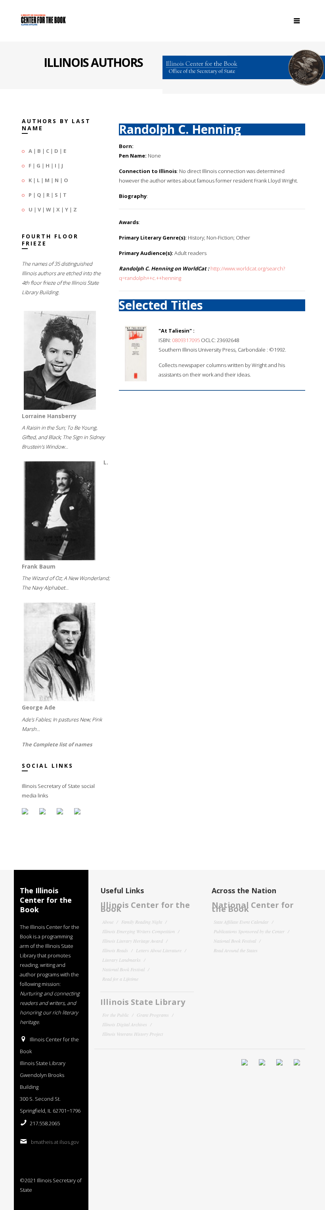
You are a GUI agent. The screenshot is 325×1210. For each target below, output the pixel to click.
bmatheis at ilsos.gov (55, 1141)
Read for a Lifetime (120, 979)
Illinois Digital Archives (124, 1024)
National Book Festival (123, 969)
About (107, 922)
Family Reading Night (141, 922)
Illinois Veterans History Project (132, 1034)
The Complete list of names (57, 744)
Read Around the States (236, 950)
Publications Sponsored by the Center (249, 931)
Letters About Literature (159, 950)
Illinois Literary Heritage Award (132, 941)
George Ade (38, 707)
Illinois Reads (115, 950)
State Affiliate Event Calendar (241, 922)
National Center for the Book (253, 907)
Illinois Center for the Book (145, 907)
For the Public (115, 1015)
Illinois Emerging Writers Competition (138, 931)
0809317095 (186, 340)
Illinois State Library (142, 1002)
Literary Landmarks (121, 960)
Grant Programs (153, 1015)
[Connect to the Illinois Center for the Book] (243, 64)
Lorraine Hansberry (49, 416)
